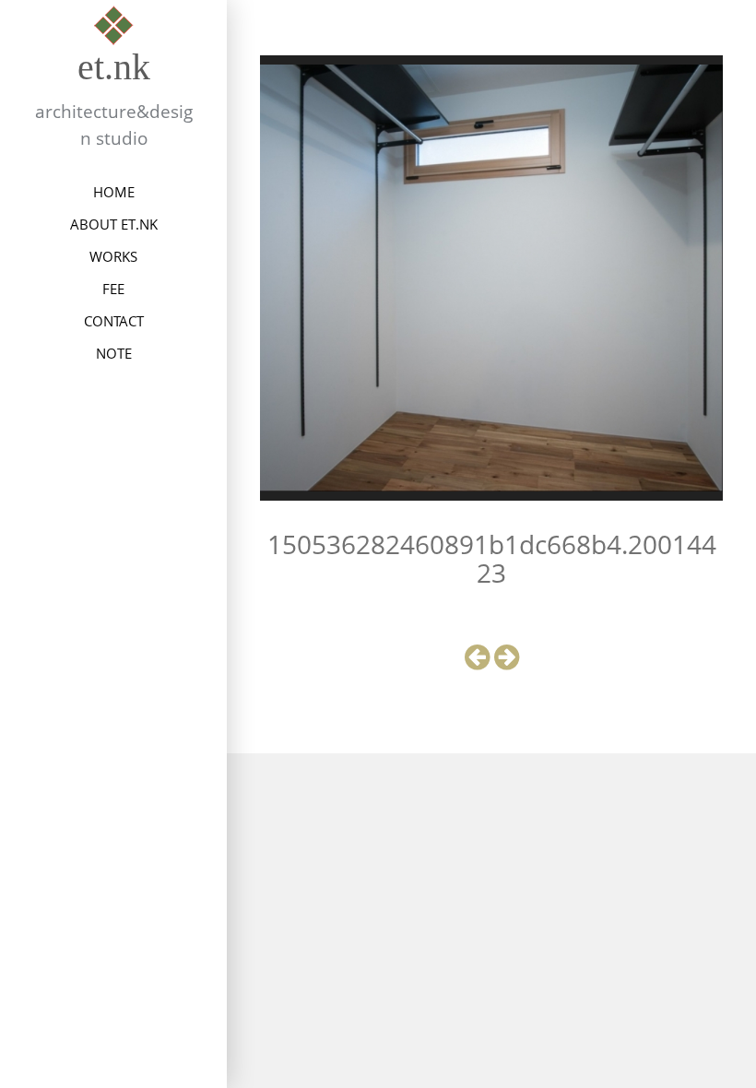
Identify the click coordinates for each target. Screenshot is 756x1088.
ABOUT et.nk (114, 224)
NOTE (114, 353)
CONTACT (114, 321)
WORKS (113, 256)
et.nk (113, 67)
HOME (114, 192)
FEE (113, 288)
